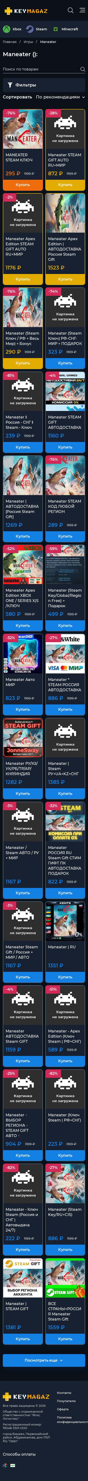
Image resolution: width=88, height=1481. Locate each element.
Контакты (64, 1393)
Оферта (63, 1409)
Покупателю (66, 1401)
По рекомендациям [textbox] (58, 97)
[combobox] (58, 97)
